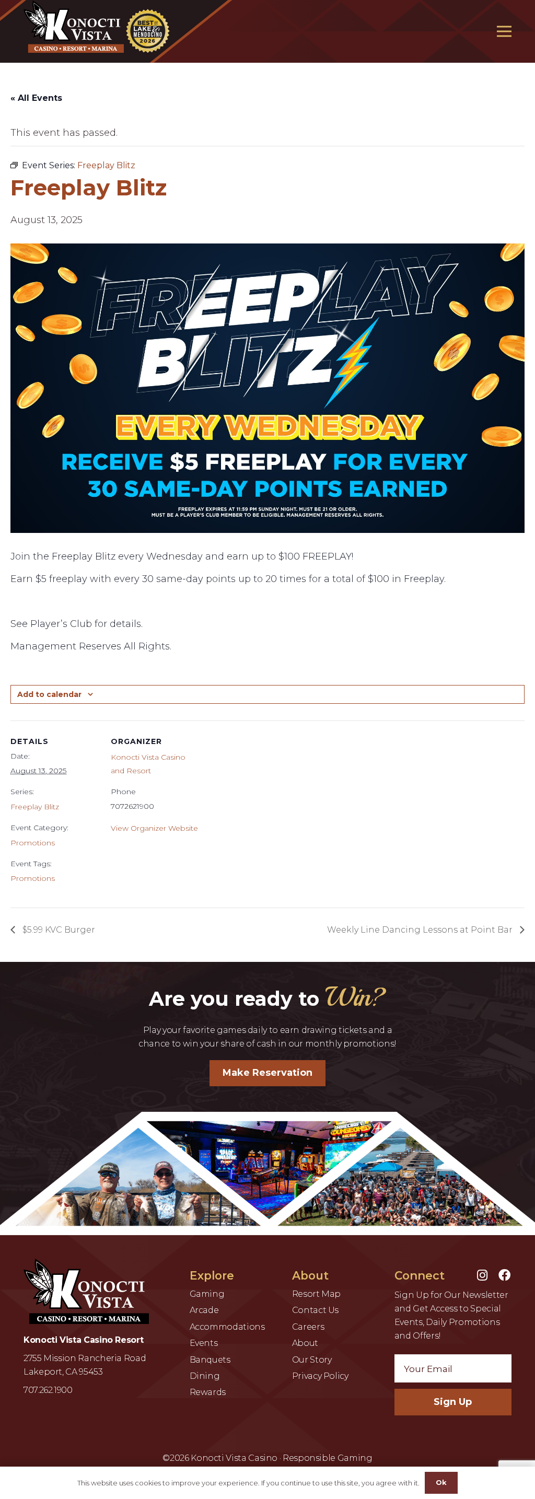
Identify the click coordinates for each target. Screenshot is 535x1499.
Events (204, 1343)
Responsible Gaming (328, 1458)
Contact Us (315, 1310)
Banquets (210, 1360)
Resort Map (316, 1294)
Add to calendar (49, 694)
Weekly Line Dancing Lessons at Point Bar (421, 930)
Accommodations (227, 1327)
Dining (205, 1376)
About (305, 1343)
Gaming (207, 1294)
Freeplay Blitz (34, 806)
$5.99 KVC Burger (57, 930)
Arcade (204, 1310)
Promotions (32, 842)
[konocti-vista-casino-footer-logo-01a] (86, 1291)
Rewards (208, 1392)
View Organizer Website (154, 828)
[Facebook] (504, 1275)
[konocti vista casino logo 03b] (99, 27)
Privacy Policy (320, 1376)
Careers (308, 1327)
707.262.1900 (48, 1390)
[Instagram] (482, 1275)
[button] (504, 31)
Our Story (312, 1360)
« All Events (36, 98)
